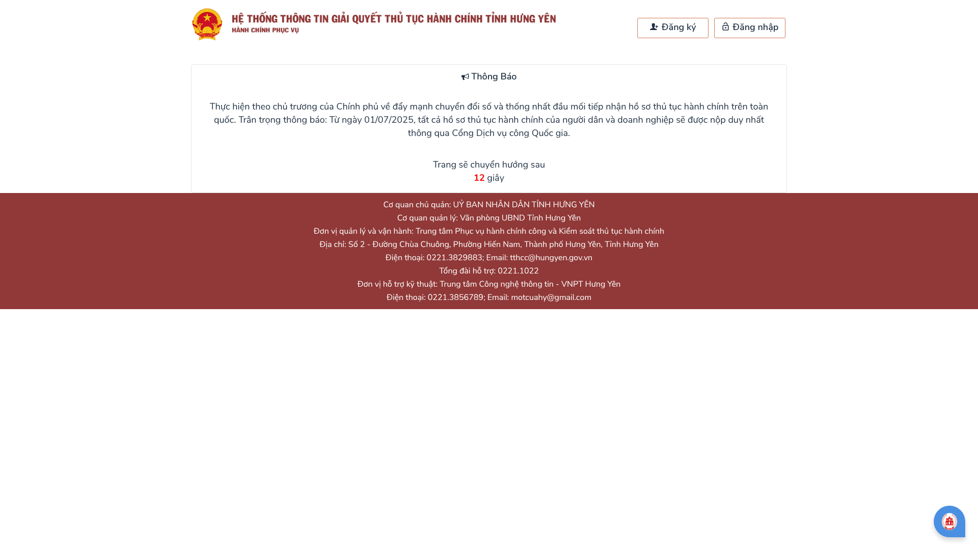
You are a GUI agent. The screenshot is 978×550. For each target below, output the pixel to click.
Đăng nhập (754, 27)
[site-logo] (378, 24)
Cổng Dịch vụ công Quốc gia (510, 133)
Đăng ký (677, 27)
